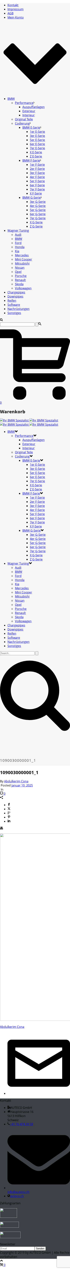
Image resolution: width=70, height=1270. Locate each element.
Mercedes (22, 255)
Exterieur (28, 111)
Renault (20, 280)
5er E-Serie (37, 140)
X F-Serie (36, 193)
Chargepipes (16, 292)
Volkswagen (23, 288)
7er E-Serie (37, 148)
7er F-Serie (37, 189)
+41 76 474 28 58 (21, 1124)
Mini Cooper (23, 259)
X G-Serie (36, 222)
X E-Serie (36, 152)
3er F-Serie (37, 173)
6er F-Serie (37, 185)
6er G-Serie (38, 214)
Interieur (28, 115)
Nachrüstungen (18, 309)
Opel (18, 272)
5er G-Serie (38, 210)
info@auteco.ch (18, 1192)
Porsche (21, 276)
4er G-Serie (38, 206)
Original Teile (24, 119)
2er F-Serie (37, 169)
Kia (17, 251)
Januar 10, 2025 (22, 785)
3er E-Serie (37, 136)
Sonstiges (14, 313)
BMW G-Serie (31, 197)
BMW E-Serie (31, 127)
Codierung (22, 123)
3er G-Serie (38, 202)
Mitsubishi (22, 263)
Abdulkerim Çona (16, 781)
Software (13, 305)
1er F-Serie (37, 165)
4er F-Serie (37, 177)
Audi (18, 235)
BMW (11, 99)
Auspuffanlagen (33, 107)
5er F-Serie (37, 181)
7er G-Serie (38, 218)
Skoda (19, 284)
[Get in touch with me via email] (38, 1093)
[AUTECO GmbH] (29, 422)
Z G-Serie (36, 226)
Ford (18, 243)
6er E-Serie (37, 144)
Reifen (11, 300)
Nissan (19, 268)
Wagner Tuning (18, 230)
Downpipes (15, 296)
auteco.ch (17, 1196)
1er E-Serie (37, 132)
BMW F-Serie (31, 160)
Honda (19, 247)
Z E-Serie (36, 156)
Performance (24, 103)
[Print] (1, 828)
